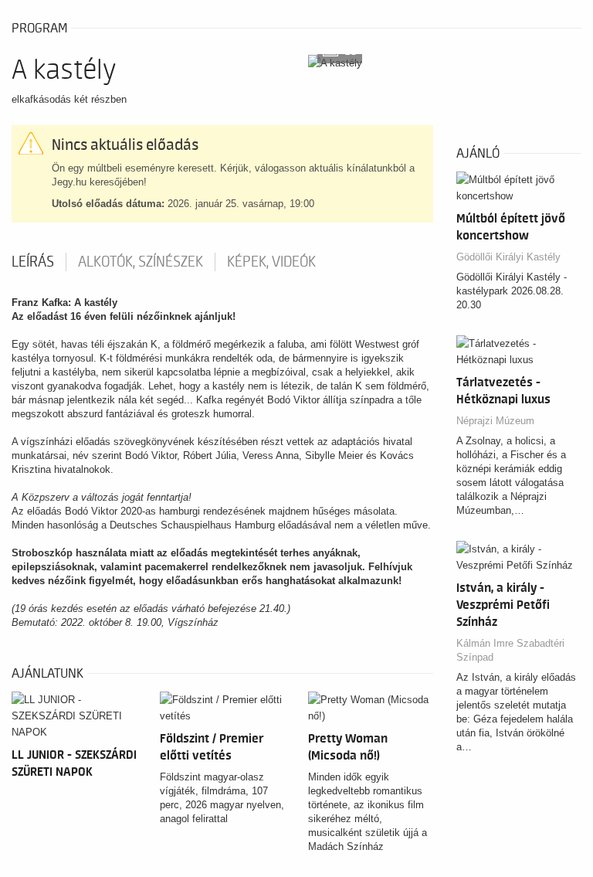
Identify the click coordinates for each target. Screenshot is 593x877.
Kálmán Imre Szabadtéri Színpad (510, 650)
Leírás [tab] (33, 261)
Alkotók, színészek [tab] (140, 261)
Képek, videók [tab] (271, 261)
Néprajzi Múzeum (495, 421)
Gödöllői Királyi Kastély (508, 257)
